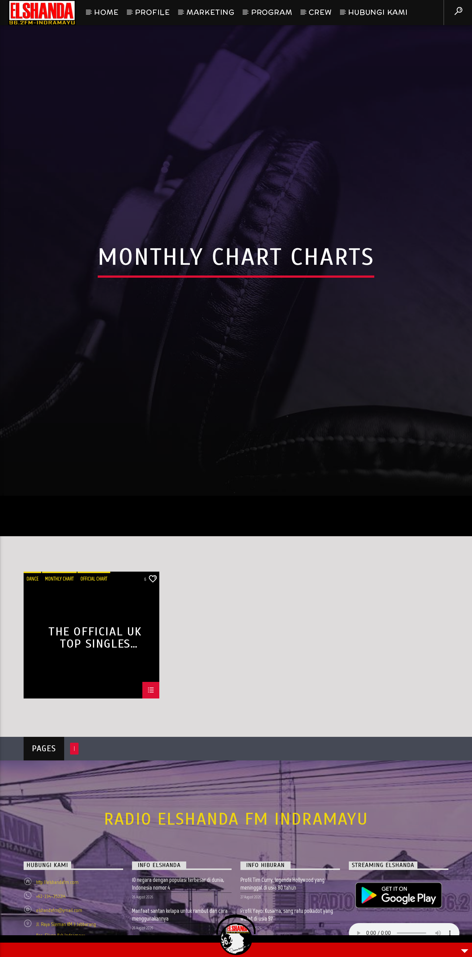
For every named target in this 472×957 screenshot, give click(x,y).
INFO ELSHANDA (159, 905)
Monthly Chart (59, 618)
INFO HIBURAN (265, 905)
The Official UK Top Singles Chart (95, 677)
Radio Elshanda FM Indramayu (236, 858)
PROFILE (152, 12)
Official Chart (93, 618)
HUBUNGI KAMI (378, 12)
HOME (106, 12)
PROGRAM (271, 12)
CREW (320, 12)
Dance (32, 618)
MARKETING (211, 12)
